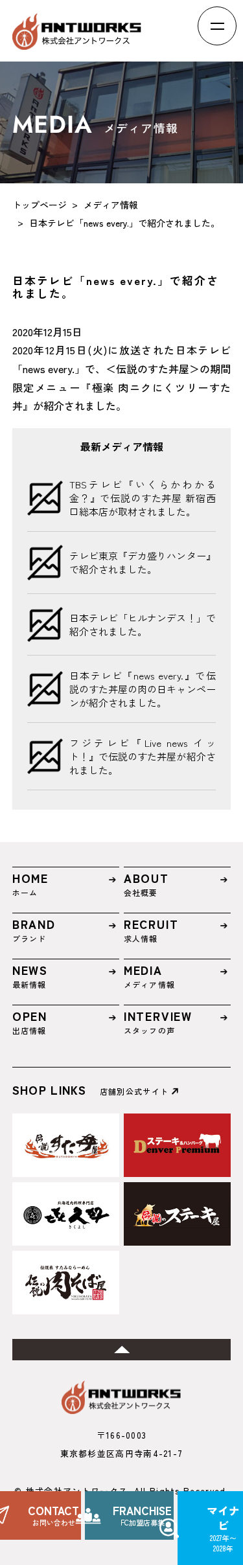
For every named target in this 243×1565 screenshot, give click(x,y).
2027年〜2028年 (223, 1527)
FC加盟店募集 (142, 1515)
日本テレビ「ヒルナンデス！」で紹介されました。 (142, 624)
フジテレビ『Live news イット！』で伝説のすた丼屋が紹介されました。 (142, 756)
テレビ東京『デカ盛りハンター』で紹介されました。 (142, 562)
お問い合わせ (53, 1515)
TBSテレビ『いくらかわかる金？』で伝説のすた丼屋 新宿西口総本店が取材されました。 (142, 497)
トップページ (39, 204)
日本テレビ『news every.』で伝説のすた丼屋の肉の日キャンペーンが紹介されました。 (142, 688)
